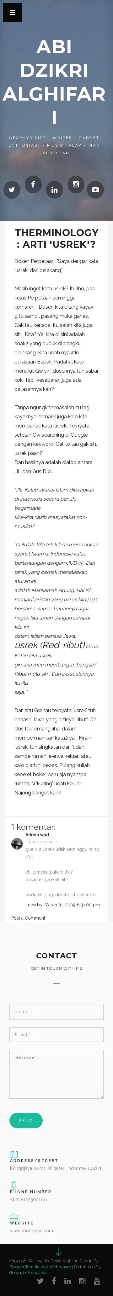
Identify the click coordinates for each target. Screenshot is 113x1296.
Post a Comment (28, 918)
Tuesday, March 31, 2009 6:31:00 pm (62, 904)
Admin (32, 834)
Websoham (60, 1266)
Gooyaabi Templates (28, 1272)
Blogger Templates (27, 1266)
